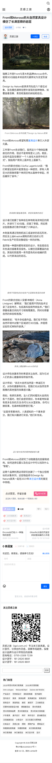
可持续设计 (17, 694)
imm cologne (8, 690)
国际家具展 (28, 694)
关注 (36, 37)
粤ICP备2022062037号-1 (26, 747)
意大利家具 (36, 707)
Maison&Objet (21, 690)
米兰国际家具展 (35, 728)
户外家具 (6, 715)
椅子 (23, 715)
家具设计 (33, 140)
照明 (23, 724)
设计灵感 (8, 27)
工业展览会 (40, 702)
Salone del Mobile (37, 690)
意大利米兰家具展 (37, 711)
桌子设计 (16, 715)
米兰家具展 (7, 733)
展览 (23, 702)
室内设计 (6, 698)
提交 (45, 586)
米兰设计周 (35, 478)
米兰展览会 (18, 733)
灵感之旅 (16, 724)
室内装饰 (38, 694)
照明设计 (40, 724)
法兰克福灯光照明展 (33, 720)
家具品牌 (21, 698)
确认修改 (45, 553)
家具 (14, 698)
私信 (45, 37)
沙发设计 (19, 720)
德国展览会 (25, 707)
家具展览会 (32, 698)
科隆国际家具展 (9, 728)
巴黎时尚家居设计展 (11, 707)
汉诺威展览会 (8, 720)
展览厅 (30, 702)
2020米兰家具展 (32, 685)
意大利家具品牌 (9, 711)
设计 (38, 733)
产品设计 (6, 694)
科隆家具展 (22, 728)
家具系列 (42, 698)
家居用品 (16, 702)
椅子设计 (31, 715)
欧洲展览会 (41, 715)
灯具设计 (6, 724)
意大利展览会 (23, 711)
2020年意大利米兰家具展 (13, 685)
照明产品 (31, 724)
